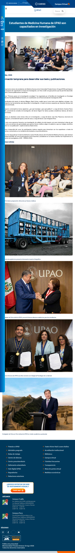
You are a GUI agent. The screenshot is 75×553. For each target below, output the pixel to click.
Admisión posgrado (15, 450)
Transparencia (49, 465)
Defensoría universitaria (17, 465)
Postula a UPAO (13, 446)
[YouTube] (19, 532)
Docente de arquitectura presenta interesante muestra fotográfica (21, 259)
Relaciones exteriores (16, 476)
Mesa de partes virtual (52, 469)
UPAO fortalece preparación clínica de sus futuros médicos (19, 201)
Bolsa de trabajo (14, 454)
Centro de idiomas (14, 458)
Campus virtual (50, 458)
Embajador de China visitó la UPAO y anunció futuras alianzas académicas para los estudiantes (29, 317)
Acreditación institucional (54, 450)
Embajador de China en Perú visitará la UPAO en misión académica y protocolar (24, 434)
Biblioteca (48, 454)
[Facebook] (8, 532)
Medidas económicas (52, 472)
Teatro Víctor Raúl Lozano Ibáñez (56, 446)
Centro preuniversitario (16, 461)
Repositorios (12, 472)
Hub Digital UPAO (14, 469)
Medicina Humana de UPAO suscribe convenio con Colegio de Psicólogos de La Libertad (27, 376)
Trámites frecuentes (52, 461)
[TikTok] (13, 532)
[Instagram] (3, 532)
